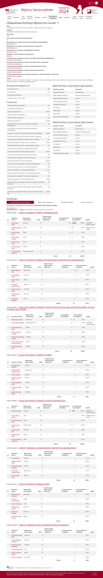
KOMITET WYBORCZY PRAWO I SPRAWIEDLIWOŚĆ (38, 213)
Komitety (44, 17)
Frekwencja (67, 17)
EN (94, 3)
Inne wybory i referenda (88, 17)
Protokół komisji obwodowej (14, 60)
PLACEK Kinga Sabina (17, 549)
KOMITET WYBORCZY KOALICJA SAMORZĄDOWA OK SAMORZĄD (44, 525)
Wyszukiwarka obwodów (53, 17)
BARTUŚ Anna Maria (17, 557)
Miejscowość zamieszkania (27, 219)
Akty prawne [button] (23, 17)
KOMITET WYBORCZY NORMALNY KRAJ (34, 484)
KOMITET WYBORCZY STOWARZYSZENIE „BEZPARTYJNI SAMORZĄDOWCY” (48, 448)
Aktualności (16, 17)
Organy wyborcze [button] (74, 17)
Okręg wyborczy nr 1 (12, 44)
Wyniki (88, 220)
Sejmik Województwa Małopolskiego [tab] (20, 202)
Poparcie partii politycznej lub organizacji (47, 218)
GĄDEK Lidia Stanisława (18, 322)
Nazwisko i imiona (15, 219)
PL (97, 3)
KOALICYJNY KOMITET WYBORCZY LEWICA (35, 355)
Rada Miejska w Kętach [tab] (67, 202)
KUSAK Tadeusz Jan (17, 504)
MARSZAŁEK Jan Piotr (17, 319)
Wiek (38, 220)
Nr (8, 220)
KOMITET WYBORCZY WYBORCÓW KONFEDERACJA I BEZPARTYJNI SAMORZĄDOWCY (51, 260)
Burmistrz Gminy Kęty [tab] (86, 202)
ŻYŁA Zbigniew (15, 458)
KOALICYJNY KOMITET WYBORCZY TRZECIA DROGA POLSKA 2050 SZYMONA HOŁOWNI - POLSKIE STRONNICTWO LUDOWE (51, 308)
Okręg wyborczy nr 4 (12, 48)
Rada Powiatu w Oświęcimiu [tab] (45, 202)
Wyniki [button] (60, 17)
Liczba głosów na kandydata (64, 219)
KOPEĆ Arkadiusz (16, 374)
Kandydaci (37, 17)
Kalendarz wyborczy (30, 17)
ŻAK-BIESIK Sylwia (16, 411)
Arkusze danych (81, 17)
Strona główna (9, 17)
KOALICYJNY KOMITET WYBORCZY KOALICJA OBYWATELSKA (42, 401)
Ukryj (94, 574)
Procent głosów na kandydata (76, 219)
